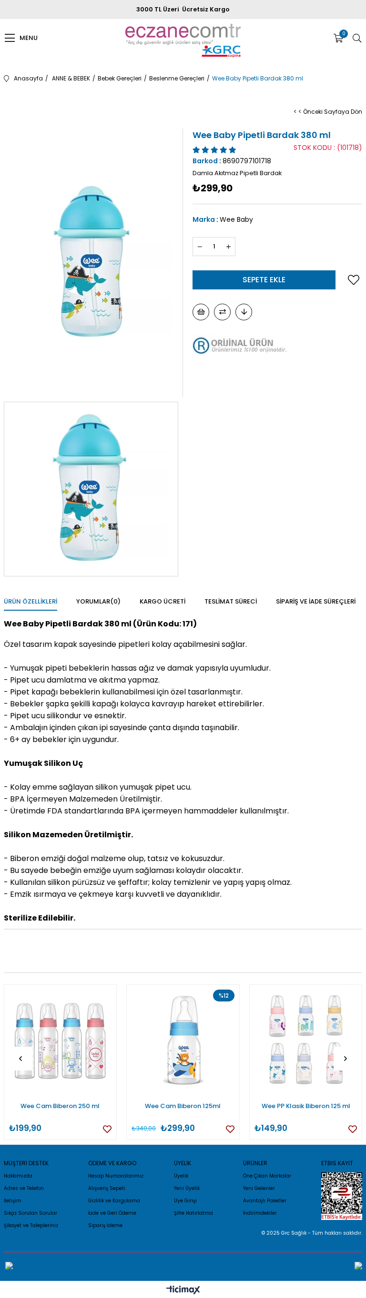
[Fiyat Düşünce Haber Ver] (243, 312)
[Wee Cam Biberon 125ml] (183, 1041)
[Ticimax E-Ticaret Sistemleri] (183, 1291)
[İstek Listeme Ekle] (201, 312)
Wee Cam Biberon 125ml (183, 1105)
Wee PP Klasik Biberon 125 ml (306, 1105)
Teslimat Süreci (230, 601)
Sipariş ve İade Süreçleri (316, 601)
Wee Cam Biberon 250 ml (60, 1105)
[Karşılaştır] (222, 312)
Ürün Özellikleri (30, 601)
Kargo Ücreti (162, 601)
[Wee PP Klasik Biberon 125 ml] (306, 1041)
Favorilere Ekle (107, 1129)
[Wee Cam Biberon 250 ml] (60, 1041)
